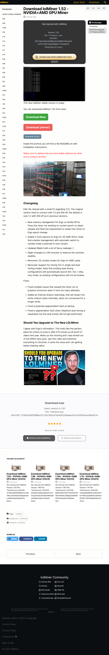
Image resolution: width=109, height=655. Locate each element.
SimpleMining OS (64, 598)
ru (93, 8)
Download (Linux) (32, 137)
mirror (54, 61)
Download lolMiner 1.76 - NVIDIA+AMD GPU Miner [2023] (90, 476)
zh (104, 8)
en (88, 8)
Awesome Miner (47, 594)
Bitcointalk (45, 590)
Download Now (36, 117)
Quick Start (79, 2)
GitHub (44, 586)
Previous (30, 554)
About (51, 612)
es (98, 8)
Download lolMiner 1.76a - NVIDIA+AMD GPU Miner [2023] (66, 476)
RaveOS (60, 586)
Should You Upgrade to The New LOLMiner (97, 31)
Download (94, 2)
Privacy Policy (9, 630)
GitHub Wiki (46, 582)
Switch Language (28, 618)
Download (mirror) (38, 127)
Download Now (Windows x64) (55, 57)
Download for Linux (53, 47)
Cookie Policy (9, 624)
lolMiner (4, 2)
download (23, 519)
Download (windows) (39, 438)
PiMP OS (60, 590)
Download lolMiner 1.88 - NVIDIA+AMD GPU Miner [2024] (41, 476)
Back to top (8, 643)
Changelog (93, 26)
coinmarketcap (47, 598)
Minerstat (61, 594)
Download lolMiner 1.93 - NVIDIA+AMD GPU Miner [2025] (17, 476)
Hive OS (60, 582)
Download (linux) (72, 438)
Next (78, 554)
